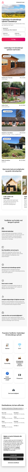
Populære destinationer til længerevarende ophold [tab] (13, 408)
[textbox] (7, 35)
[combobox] (13, 30)
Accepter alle (13, 455)
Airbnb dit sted (20, 2)
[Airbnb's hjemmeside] (3, 2)
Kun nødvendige (13, 459)
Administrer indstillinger (13, 462)
